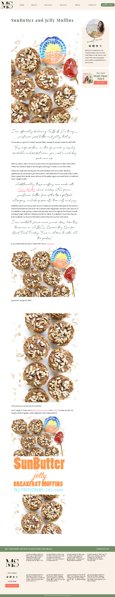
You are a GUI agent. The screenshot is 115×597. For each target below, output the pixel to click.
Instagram (50, 244)
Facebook (45, 410)
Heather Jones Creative (65, 595)
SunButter (26, 190)
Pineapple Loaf (103, 549)
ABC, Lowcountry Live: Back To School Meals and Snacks (28, 549)
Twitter (55, 410)
